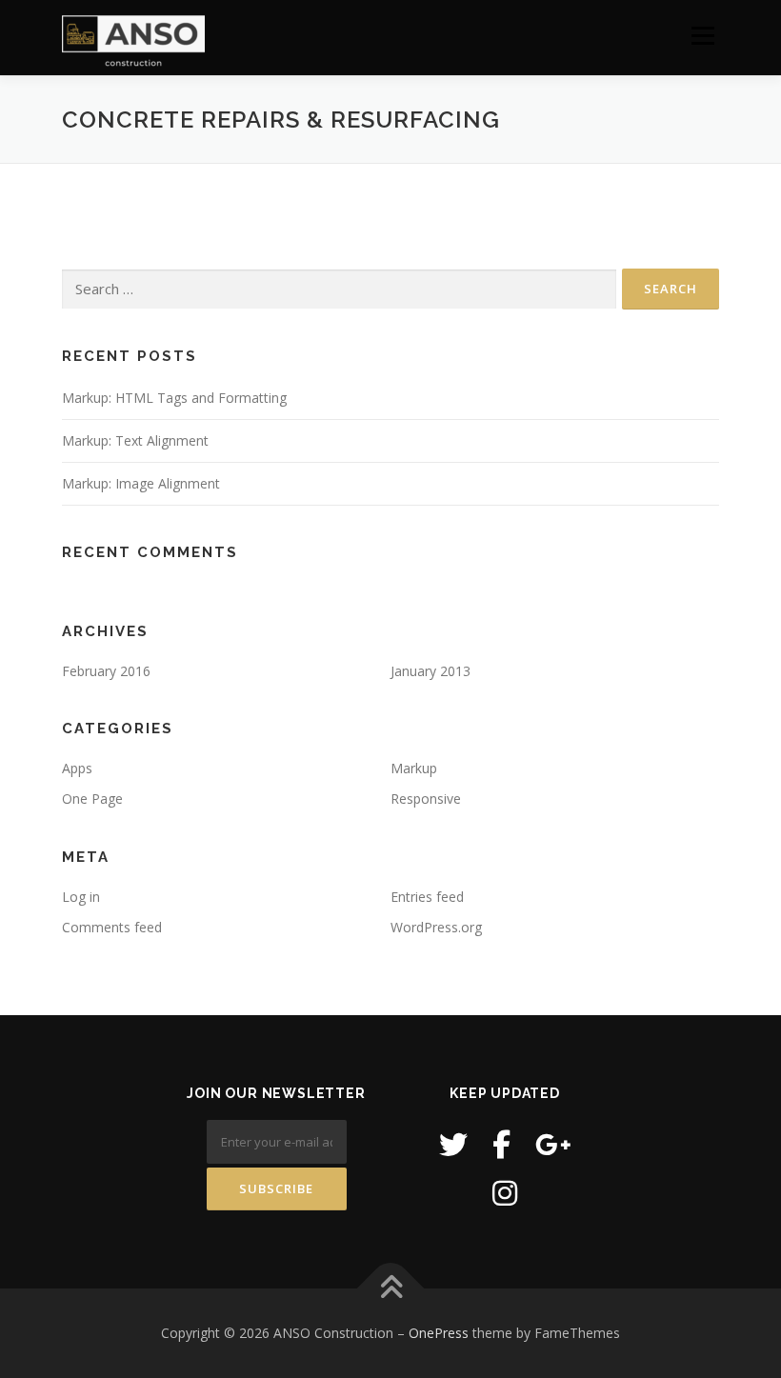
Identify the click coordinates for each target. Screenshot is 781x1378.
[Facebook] (501, 1144)
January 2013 (430, 671)
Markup (413, 768)
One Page (92, 798)
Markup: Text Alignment (135, 440)
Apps (77, 768)
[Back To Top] (391, 1289)
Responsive (425, 798)
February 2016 (106, 671)
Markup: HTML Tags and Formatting (174, 398)
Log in (81, 897)
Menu (702, 35)
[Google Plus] (553, 1144)
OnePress (439, 1333)
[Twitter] (453, 1144)
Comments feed (112, 927)
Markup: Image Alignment (141, 483)
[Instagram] (504, 1192)
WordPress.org (436, 927)
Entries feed (427, 897)
